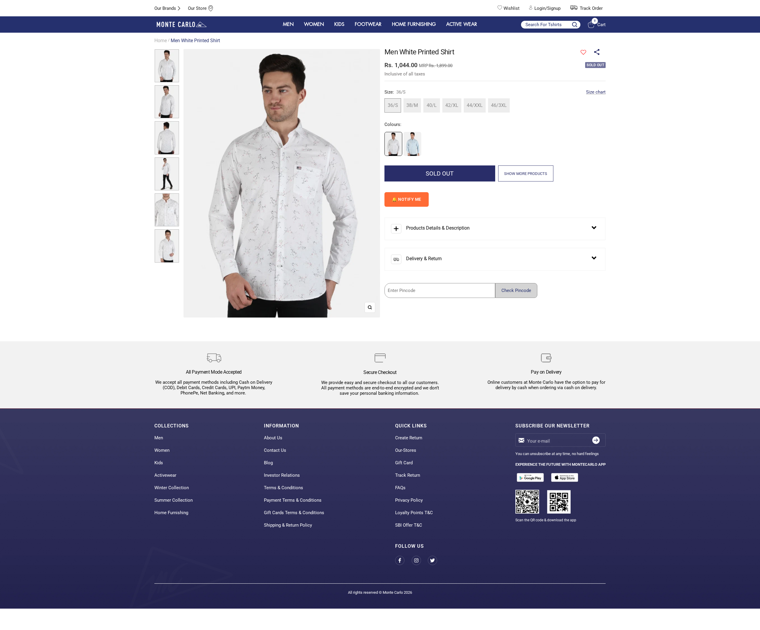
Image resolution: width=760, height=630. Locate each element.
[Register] (596, 440)
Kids (158, 462)
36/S (393, 105)
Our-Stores (405, 450)
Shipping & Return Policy (288, 525)
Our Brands (165, 8)
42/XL (451, 105)
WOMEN (314, 24)
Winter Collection (171, 487)
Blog (268, 462)
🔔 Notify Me (406, 199)
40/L (432, 105)
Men (158, 437)
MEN (288, 24)
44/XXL (475, 105)
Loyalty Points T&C (414, 512)
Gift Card (404, 462)
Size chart (596, 92)
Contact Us (275, 450)
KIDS (339, 24)
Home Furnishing (171, 512)
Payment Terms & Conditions (293, 500)
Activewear (165, 475)
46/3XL (499, 105)
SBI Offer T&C (408, 525)
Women (162, 450)
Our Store (197, 8)
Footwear (368, 24)
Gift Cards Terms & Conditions (294, 512)
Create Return (408, 437)
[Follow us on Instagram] (419, 560)
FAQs (400, 487)
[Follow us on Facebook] (403, 560)
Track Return (407, 475)
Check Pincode (516, 290)
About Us (273, 437)
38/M (412, 105)
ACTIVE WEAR (461, 24)
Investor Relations (282, 475)
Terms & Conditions (283, 487)
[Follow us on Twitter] (436, 560)
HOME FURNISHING (414, 24)
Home (160, 40)
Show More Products (525, 173)
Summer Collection (173, 500)
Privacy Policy (409, 500)
